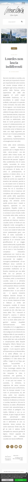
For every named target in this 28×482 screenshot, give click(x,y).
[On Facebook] (7, 446)
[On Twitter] (12, 446)
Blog (14, 48)
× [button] (26, 473)
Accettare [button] (20, 480)
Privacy (22, 471)
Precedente (8, 458)
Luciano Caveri (14, 71)
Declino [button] (7, 480)
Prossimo (18, 457)
